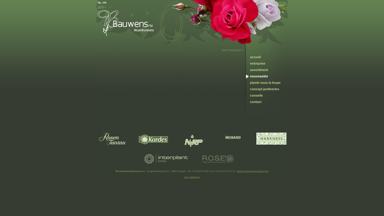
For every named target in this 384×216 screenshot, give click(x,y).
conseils (256, 95)
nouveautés (235, 50)
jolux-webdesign (192, 177)
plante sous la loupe (265, 82)
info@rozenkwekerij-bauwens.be (252, 171)
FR (104, 2)
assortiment (259, 70)
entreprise (257, 63)
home (224, 50)
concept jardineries (264, 89)
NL (99, 2)
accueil (255, 57)
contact (255, 102)
